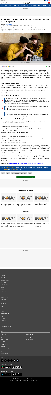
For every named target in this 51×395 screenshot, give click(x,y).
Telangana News (29, 337)
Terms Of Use (18, 380)
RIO (36, 380)
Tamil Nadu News (4, 344)
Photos (34, 5)
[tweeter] (5, 360)
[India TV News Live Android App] (6, 367)
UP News (3, 346)
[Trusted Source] (11, 66)
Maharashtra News (29, 334)
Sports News (3, 314)
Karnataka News (4, 353)
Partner (8, 173)
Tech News (3, 316)
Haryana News (4, 337)
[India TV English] (26, 3)
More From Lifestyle (25, 191)
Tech (30, 5)
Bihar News (3, 334)
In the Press (3, 282)
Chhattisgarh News (5, 348)
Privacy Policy (25, 380)
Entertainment (24, 5)
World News (3, 308)
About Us (3, 277)
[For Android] (6, 374)
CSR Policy (32, 380)
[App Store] (17, 367)
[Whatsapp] (46, 66)
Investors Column (4, 284)
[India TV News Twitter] (48, 0)
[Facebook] (2, 360)
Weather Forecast (4, 297)
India (10, 5)
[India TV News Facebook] (47, 0)
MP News (3, 341)
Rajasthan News (29, 335)
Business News (4, 320)
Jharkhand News (4, 339)
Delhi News (3, 335)
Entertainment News (5, 313)
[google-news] (17, 360)
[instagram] (8, 360)
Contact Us (3, 275)
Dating (3, 173)
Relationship (23, 173)
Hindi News (3, 285)
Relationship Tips (15, 173)
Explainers (3, 318)
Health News (3, 321)
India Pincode (3, 299)
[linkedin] (14, 360)
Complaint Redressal (5, 280)
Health (44, 5)
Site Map (12, 380)
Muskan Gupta (9, 24)
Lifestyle (40, 5)
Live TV (2, 287)
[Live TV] (49, 3)
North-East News (4, 342)
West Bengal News (29, 339)
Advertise (3, 278)
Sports (18, 5)
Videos (6, 5)
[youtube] (11, 360)
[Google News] (4, 66)
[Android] (45, 0)
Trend (29, 173)
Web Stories (3, 291)
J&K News (3, 351)
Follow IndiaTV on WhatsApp (24, 177)
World (14, 5)
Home (2, 5)
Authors (2, 289)
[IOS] (44, 0)
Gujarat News (3, 349)
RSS (40, 380)
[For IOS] (17, 374)
